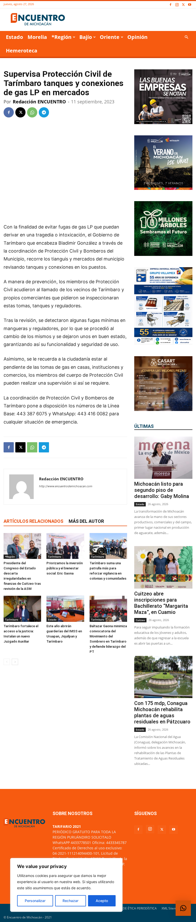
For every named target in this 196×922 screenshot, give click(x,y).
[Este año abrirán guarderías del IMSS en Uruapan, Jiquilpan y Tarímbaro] (65, 609)
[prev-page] (7, 662)
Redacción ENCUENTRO (39, 102)
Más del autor (86, 521)
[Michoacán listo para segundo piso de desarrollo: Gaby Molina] (163, 458)
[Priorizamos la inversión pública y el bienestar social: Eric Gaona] (65, 546)
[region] (66, 885)
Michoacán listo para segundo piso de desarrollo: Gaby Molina (161, 490)
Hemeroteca (21, 50)
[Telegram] (44, 112)
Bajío (85, 37)
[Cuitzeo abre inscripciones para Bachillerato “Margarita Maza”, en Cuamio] (163, 567)
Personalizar (35, 900)
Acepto (102, 900)
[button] (186, 37)
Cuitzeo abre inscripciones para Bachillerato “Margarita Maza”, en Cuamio (161, 603)
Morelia (37, 37)
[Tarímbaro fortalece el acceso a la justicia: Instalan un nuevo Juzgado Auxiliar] (22, 609)
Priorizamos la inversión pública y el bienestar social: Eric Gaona (64, 568)
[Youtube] (189, 5)
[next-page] (15, 662)
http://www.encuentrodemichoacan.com (65, 486)
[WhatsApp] (32, 112)
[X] (183, 5)
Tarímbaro (54, 556)
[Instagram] (177, 5)
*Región (61, 37)
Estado (14, 37)
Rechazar (70, 900)
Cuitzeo (140, 620)
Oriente (109, 37)
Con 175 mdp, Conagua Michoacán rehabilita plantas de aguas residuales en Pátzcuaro (162, 712)
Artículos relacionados (33, 521)
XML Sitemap (171, 908)
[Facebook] (170, 5)
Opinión (137, 37)
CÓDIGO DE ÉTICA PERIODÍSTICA (133, 908)
